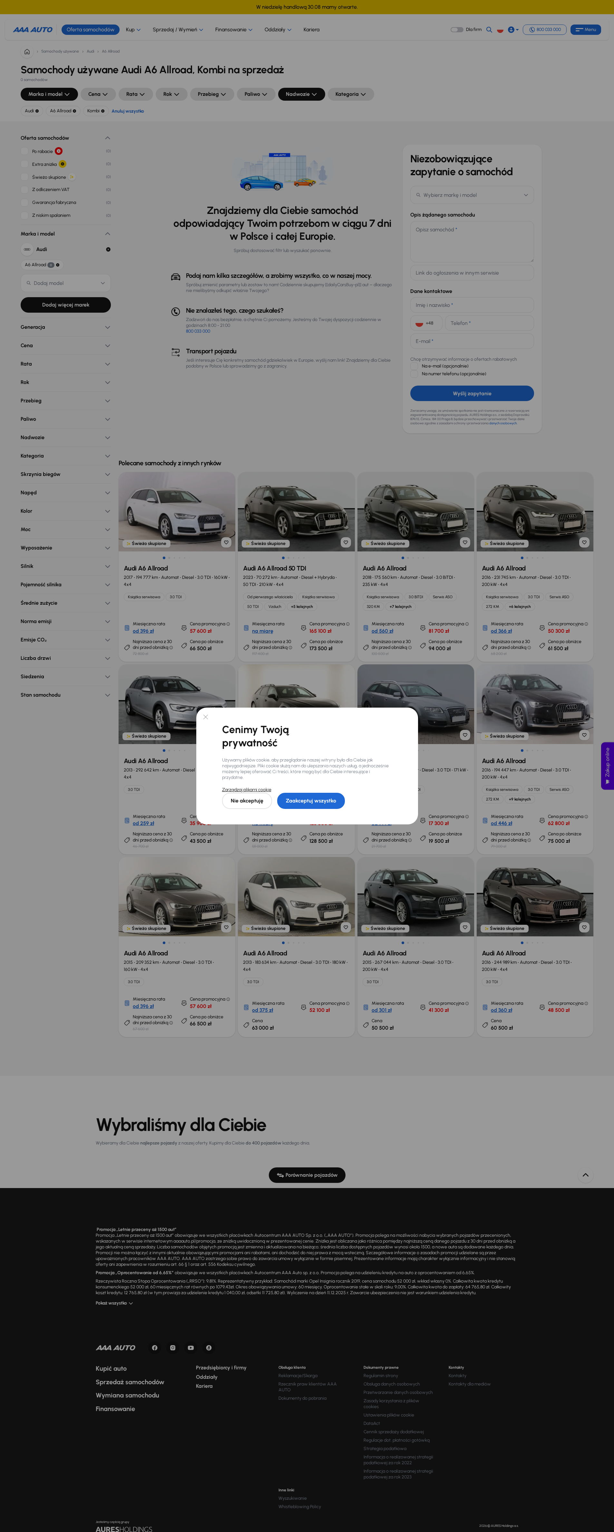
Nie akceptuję (247, 801)
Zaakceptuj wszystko (311, 801)
